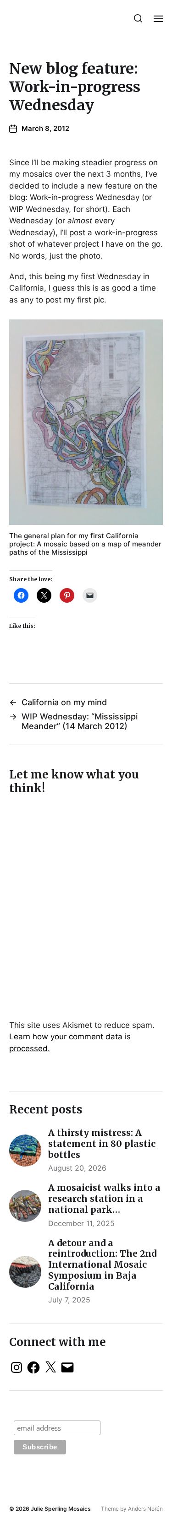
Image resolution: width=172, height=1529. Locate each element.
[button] (138, 18)
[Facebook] (33, 1367)
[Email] (67, 1367)
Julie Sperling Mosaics (61, 1508)
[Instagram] (16, 1367)
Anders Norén (145, 1508)
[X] (50, 1367)
